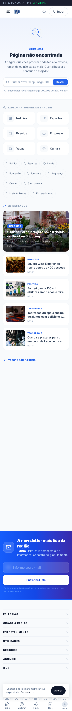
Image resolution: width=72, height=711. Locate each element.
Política (13, 163)
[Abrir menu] (8, 11)
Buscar (60, 81)
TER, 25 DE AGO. (11, 3)
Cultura (13, 183)
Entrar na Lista (36, 580)
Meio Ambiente (17, 193)
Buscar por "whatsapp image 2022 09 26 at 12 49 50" (38, 90)
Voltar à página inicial (22, 359)
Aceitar (58, 690)
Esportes (32, 163)
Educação (15, 173)
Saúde (50, 163)
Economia (36, 173)
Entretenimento (44, 193)
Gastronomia (35, 183)
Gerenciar (26, 692)
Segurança (57, 173)
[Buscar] (44, 11)
